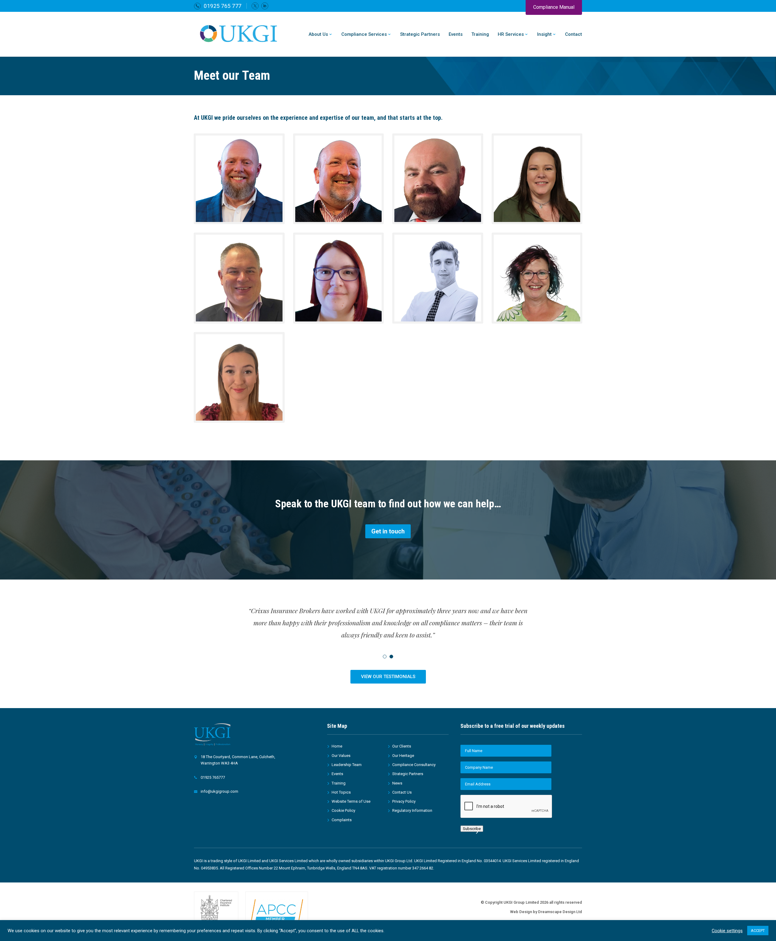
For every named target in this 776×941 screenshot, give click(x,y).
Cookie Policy (343, 810)
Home (337, 746)
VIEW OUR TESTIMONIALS (388, 676)
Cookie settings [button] (727, 930)
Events (456, 34)
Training (480, 34)
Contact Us (402, 792)
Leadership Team (347, 764)
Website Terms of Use (351, 801)
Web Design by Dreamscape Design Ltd (546, 911)
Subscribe (472, 828)
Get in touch (388, 531)
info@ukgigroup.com (219, 791)
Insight (544, 34)
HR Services (511, 34)
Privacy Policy (404, 801)
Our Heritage (403, 755)
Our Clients (401, 746)
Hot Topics (341, 792)
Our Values (341, 755)
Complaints (342, 820)
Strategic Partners (420, 34)
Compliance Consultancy (414, 764)
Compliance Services (364, 34)
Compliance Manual (553, 7)
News (397, 783)
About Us (318, 34)
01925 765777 (213, 777)
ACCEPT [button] (758, 930)
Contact (573, 34)
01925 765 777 (223, 6)
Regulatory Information (412, 810)
